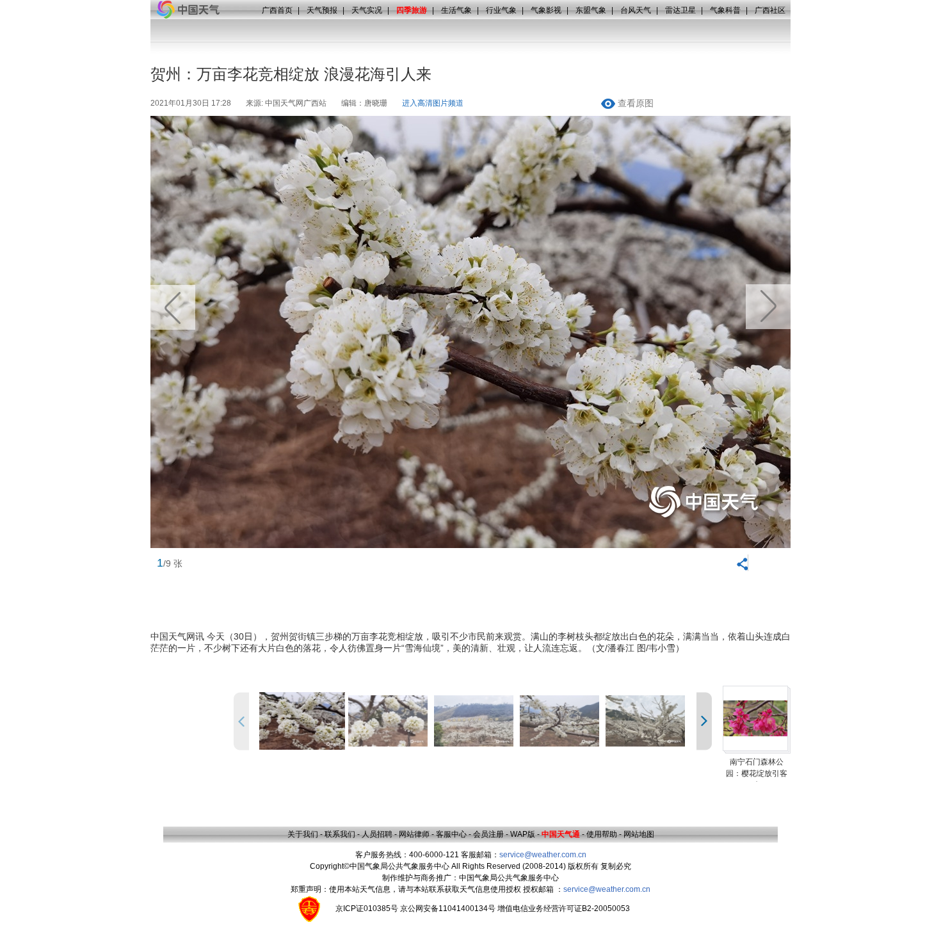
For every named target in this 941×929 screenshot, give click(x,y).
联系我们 (340, 834)
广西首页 (277, 10)
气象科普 (725, 10)
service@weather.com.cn (542, 854)
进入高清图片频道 (432, 103)
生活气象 (456, 10)
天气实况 (366, 10)
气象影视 (546, 10)
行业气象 (501, 10)
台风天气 (635, 10)
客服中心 (451, 834)
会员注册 (488, 834)
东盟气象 (590, 10)
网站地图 (638, 834)
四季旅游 (411, 10)
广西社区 (770, 10)
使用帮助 (601, 834)
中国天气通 (561, 834)
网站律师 (414, 834)
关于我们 (302, 834)
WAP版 (522, 834)
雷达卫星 (680, 10)
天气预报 (322, 10)
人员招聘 (377, 834)
